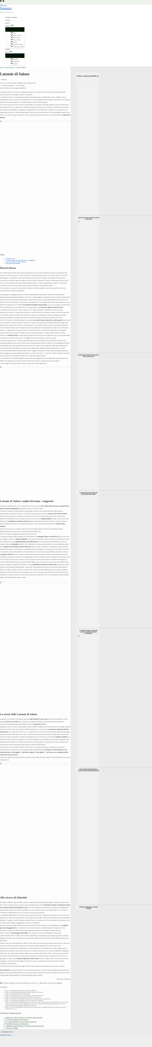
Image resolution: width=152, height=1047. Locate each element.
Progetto (15, 59)
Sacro (7, 23)
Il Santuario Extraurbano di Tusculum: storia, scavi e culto (88, 355)
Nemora (6, 8)
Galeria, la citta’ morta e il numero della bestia (23, 1018)
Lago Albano (16, 37)
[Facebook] (1, 1)
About (7, 52)
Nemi (14, 33)
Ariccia (15, 42)
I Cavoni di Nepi (11, 1028)
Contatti (15, 64)
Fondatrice (16, 61)
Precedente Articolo (6, 1032)
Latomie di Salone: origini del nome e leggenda (20, 260)
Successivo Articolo (6, 1035)
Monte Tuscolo (17, 35)
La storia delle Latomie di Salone (16, 262)
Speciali (8, 25)
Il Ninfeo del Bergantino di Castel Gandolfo (88, 907)
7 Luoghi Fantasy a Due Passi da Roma (20, 1022)
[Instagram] (3, 1)
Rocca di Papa (17, 40)
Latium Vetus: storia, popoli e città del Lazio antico (88, 218)
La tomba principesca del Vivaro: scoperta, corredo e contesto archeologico (88, 632)
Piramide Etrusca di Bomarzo (17, 1024)
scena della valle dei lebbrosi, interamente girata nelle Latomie (21, 975)
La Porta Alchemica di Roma (16, 1020)
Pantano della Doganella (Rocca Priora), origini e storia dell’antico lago (88, 769)
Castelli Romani (11, 17)
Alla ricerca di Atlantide (13, 263)
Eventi (7, 49)
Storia (7, 20)
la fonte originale (56, 983)
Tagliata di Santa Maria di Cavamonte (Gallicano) (24, 1026)
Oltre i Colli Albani (18, 47)
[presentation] (12, 25)
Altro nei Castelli (18, 44)
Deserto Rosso (10, 258)
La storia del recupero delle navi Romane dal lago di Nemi (88, 493)
